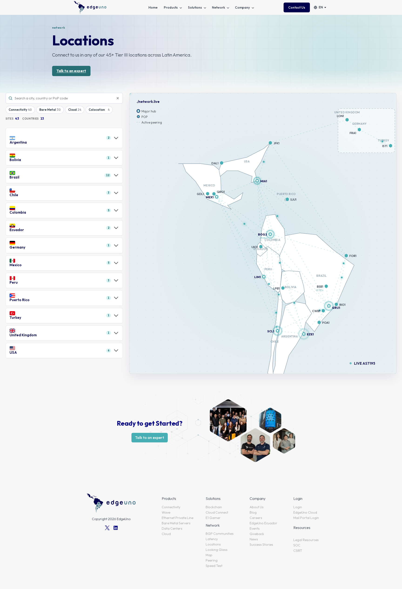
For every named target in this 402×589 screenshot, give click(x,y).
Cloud (72, 109)
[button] (329, 306)
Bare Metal (47, 109)
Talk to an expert (71, 71)
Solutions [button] (195, 7)
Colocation (97, 109)
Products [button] (171, 7)
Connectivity (18, 109)
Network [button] (218, 7)
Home (152, 7)
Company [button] (242, 7)
